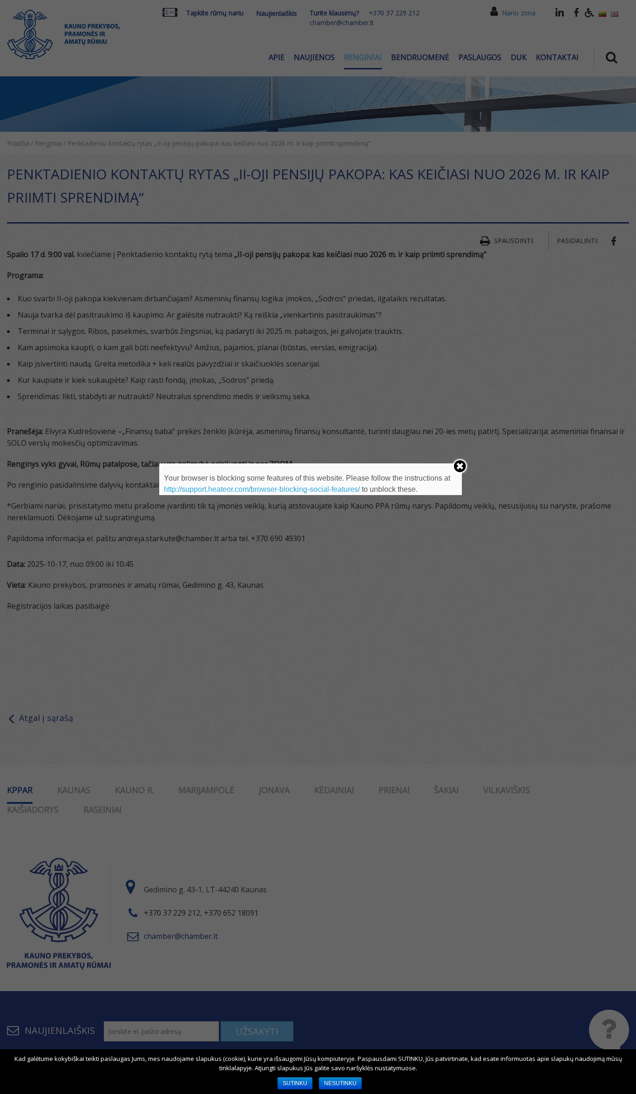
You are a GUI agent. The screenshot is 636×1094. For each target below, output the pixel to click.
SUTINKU (295, 1083)
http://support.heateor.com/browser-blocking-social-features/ (262, 489)
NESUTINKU (340, 1083)
